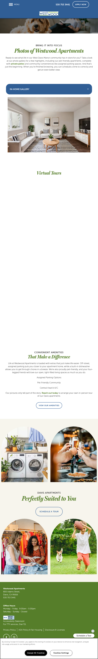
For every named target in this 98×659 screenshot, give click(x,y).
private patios (17, 63)
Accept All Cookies (36, 653)
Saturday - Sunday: (11, 611)
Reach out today (50, 393)
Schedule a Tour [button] (49, 511)
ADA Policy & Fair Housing (30, 629)
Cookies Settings (61, 653)
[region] (49, 648)
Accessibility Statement (13, 621)
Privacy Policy (9, 629)
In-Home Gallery (19, 89)
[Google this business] (14, 637)
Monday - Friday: (10, 608)
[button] (80, 4)
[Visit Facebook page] (6, 637)
